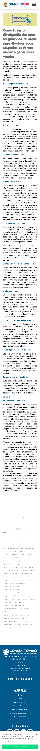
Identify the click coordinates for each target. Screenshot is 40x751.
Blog (4, 533)
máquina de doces (23, 577)
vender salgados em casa (11, 628)
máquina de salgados (28, 599)
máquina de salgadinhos (11, 596)
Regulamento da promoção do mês (20, 713)
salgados (6, 612)
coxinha (22, 554)
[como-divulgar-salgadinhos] (20, 19)
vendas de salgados (10, 621)
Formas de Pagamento (20, 706)
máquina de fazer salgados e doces (14, 593)
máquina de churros (26, 573)
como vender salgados (17, 545)
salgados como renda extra (19, 612)
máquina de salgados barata (12, 602)
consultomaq (30, 548)
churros (6, 545)
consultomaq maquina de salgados (14, 551)
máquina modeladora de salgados (14, 605)
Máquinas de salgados (10, 608)
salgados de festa (24, 615)
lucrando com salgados (11, 567)
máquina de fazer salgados (12, 589)
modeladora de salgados (27, 570)
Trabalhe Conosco (20, 702)
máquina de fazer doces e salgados (14, 583)
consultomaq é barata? (11, 554)
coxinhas (29, 554)
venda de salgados (20, 618)
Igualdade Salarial (20, 717)
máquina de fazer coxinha (27, 580)
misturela (30, 567)
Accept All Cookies (20, 747)
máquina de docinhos (10, 580)
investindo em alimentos (11, 558)
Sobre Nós (20, 695)
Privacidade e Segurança (20, 709)
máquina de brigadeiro (11, 573)
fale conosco (16, 490)
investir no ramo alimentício (12, 564)
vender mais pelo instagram (12, 624)
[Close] (36, 734)
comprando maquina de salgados (14, 548)
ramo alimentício (24, 608)
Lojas (20, 698)
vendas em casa (23, 621)
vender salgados (27, 624)
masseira (23, 567)
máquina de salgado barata (12, 599)
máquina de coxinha (10, 577)
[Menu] (34, 4)
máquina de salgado (27, 596)
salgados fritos (8, 618)
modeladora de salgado (11, 570)
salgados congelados (10, 615)
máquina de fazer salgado (11, 586)
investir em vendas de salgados (13, 561)
